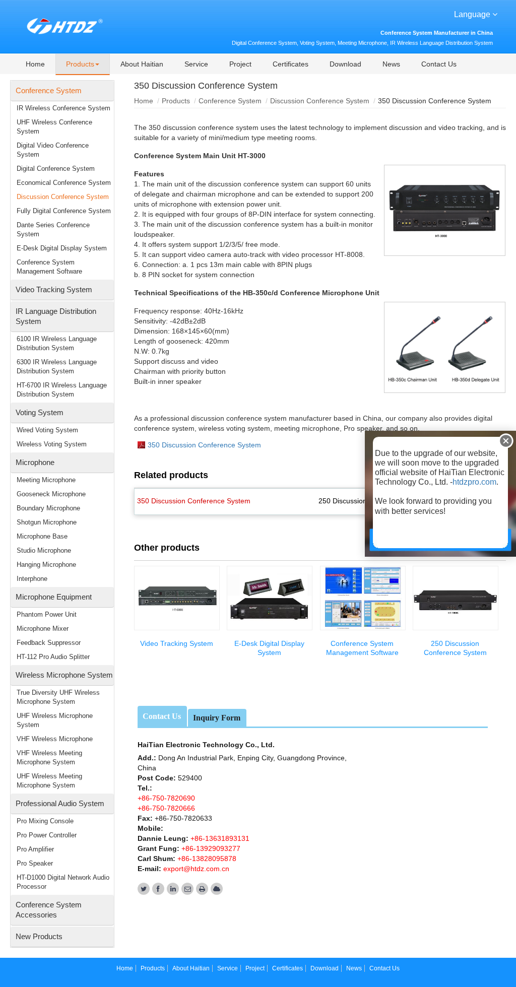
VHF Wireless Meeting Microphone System (49, 757)
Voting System (39, 412)
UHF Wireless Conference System (54, 126)
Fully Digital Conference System (64, 211)
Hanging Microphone (46, 564)
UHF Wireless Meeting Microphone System (49, 780)
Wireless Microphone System (64, 675)
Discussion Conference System (319, 101)
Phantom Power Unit (47, 614)
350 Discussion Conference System (204, 445)
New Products (39, 936)
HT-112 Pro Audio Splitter (53, 657)
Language (473, 14)
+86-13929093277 (209, 848)
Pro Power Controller (47, 835)
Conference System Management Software (362, 647)
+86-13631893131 (218, 838)
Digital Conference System (56, 168)
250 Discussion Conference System (455, 647)
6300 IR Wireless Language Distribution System (57, 366)
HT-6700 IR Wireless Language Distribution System (62, 389)
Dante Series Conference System (53, 229)
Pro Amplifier (35, 849)
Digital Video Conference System (53, 150)
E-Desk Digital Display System (269, 647)
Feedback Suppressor (49, 642)
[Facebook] (158, 889)
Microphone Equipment (54, 597)
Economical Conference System (64, 182)
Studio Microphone (44, 550)
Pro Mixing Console (45, 821)
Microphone (35, 462)
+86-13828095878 (205, 858)
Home (143, 101)
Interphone (32, 578)
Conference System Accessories (49, 909)
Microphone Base (42, 536)
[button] (82, 64)
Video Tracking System (176, 643)
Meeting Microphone (46, 480)
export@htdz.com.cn (196, 869)
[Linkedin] (173, 889)
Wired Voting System (47, 430)
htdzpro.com (474, 482)
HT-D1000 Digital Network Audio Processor (63, 882)
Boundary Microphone (48, 508)
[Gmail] (187, 889)
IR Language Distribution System (56, 316)
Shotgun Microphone (47, 522)
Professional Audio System (60, 803)
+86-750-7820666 (166, 808)
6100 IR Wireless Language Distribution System (57, 343)
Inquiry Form (216, 717)
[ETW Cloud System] (217, 889)
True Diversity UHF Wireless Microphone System (58, 697)
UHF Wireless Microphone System (55, 720)
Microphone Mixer (43, 628)
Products (176, 101)
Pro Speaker (35, 863)
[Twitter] (144, 889)
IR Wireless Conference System (63, 108)
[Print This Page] (202, 889)
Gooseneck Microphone (51, 494)
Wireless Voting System (52, 444)
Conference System (230, 101)
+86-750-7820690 (166, 798)
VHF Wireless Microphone (55, 739)
